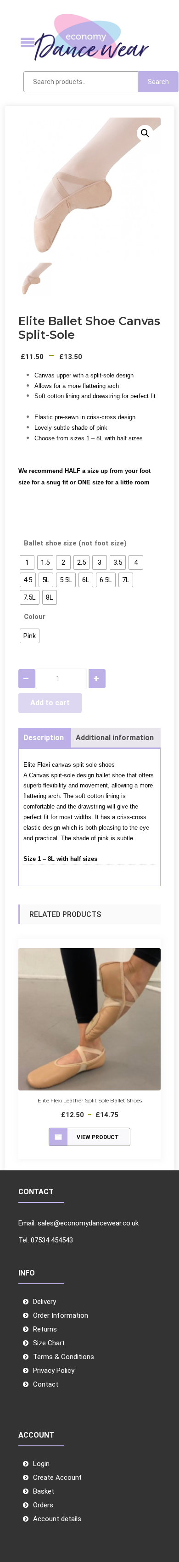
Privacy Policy (53, 1370)
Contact (45, 1384)
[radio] (27, 562)
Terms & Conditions (63, 1357)
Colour (34, 616)
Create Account (57, 1477)
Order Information (60, 1315)
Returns (45, 1329)
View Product (98, 1137)
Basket (43, 1491)
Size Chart (49, 1343)
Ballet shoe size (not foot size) (75, 543)
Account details (57, 1519)
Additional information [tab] (115, 737)
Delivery (44, 1302)
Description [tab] (43, 737)
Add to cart (50, 702)
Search (158, 81)
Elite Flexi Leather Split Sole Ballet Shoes (90, 1100)
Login (41, 1464)
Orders (43, 1505)
